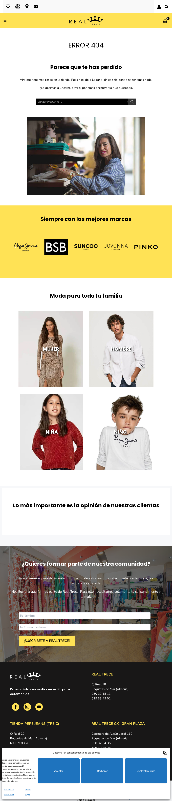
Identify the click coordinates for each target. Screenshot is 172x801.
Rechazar (102, 771)
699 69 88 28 (19, 743)
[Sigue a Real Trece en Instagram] (28, 709)
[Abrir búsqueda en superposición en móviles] (86, 102)
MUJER (51, 349)
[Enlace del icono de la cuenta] (159, 7)
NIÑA (52, 432)
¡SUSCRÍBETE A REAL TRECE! (47, 641)
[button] (165, 752)
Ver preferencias (146, 771)
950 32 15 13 (101, 694)
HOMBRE (121, 349)
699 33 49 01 (101, 698)
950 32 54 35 (101, 743)
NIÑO (120, 432)
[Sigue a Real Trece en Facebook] (16, 709)
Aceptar (58, 771)
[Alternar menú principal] (6, 21)
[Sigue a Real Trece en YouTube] (39, 709)
